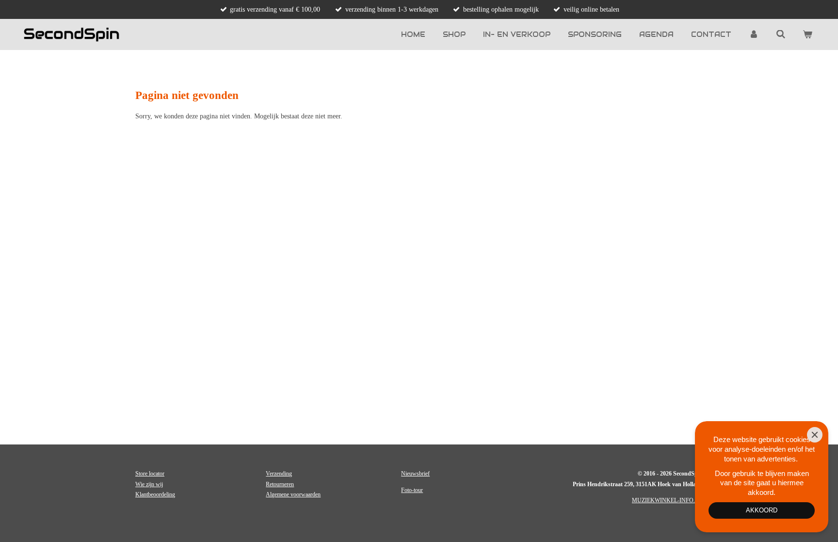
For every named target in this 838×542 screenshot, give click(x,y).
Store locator (149, 473)
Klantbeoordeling (155, 494)
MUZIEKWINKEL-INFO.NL (667, 500)
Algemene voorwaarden (293, 494)
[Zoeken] (781, 34)
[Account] (753, 34)
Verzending (279, 473)
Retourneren (280, 484)
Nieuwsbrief (415, 473)
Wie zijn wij (149, 484)
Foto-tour (412, 490)
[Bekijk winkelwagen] (807, 34)
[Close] (814, 435)
